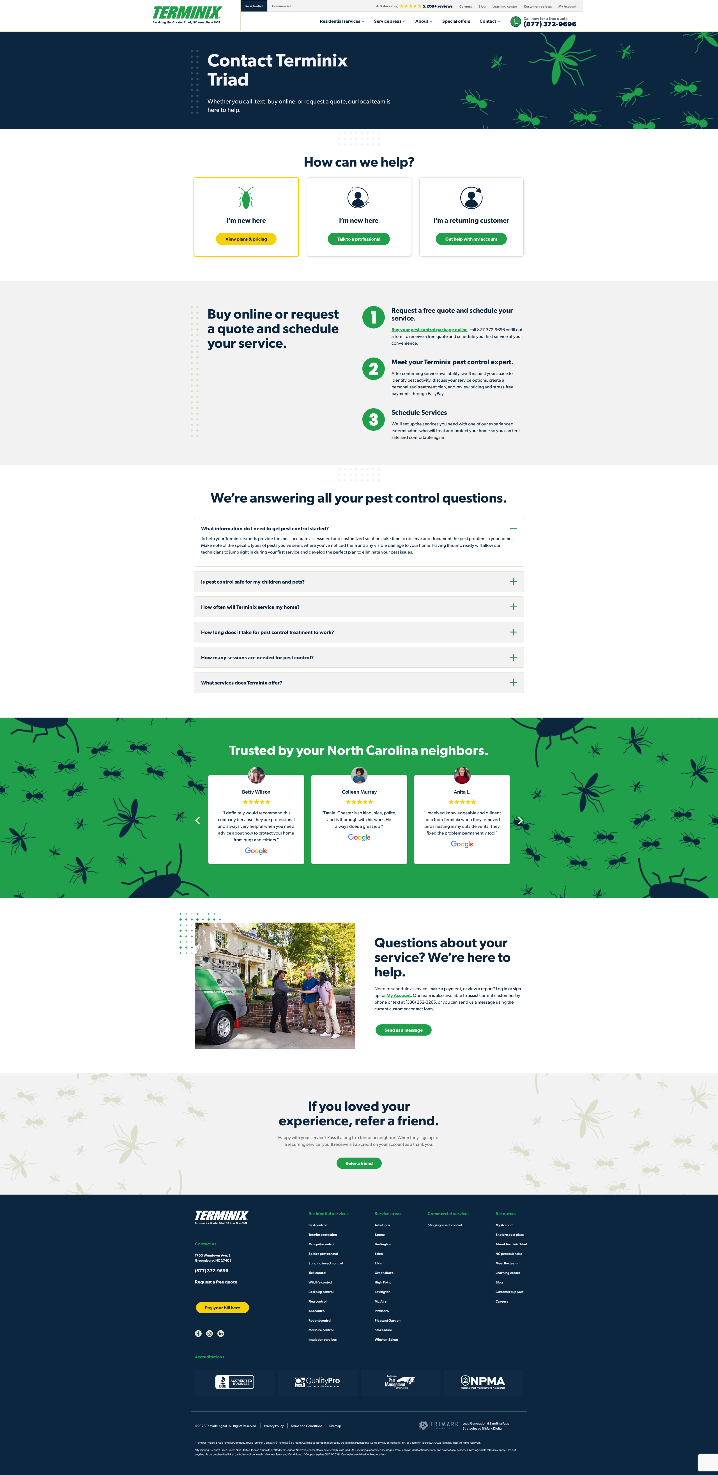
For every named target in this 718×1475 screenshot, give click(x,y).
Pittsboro (382, 1310)
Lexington (382, 1291)
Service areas (387, 21)
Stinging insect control (326, 1263)
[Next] (519, 820)
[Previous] (199, 820)
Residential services (340, 21)
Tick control (317, 1272)
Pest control (317, 1225)
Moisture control (321, 1330)
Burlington (383, 1244)
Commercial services (449, 1213)
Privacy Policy (274, 1426)
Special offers (456, 21)
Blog (482, 6)
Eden (379, 1253)
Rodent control (320, 1320)
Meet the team (506, 1263)
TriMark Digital (492, 1428)
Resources (506, 1213)
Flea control (317, 1301)
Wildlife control (320, 1282)
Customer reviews (538, 6)
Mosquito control (321, 1244)
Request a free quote (216, 1282)
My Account (567, 6)
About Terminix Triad (511, 1244)
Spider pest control (323, 1253)
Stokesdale (383, 1330)
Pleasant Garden (388, 1320)
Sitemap (335, 1426)
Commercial (281, 6)
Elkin (378, 1263)
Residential (254, 6)
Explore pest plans (510, 1234)
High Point (383, 1282)
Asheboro (382, 1225)
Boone (380, 1234)
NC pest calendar (509, 1253)
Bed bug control (321, 1291)
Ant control (317, 1310)
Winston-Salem (386, 1339)
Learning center (505, 6)
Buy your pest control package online (430, 329)
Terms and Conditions (306, 1426)
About (421, 21)
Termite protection (323, 1234)
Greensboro (384, 1272)
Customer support (509, 1291)
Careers (465, 6)
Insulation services (323, 1339)
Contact (488, 21)
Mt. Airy (381, 1301)
